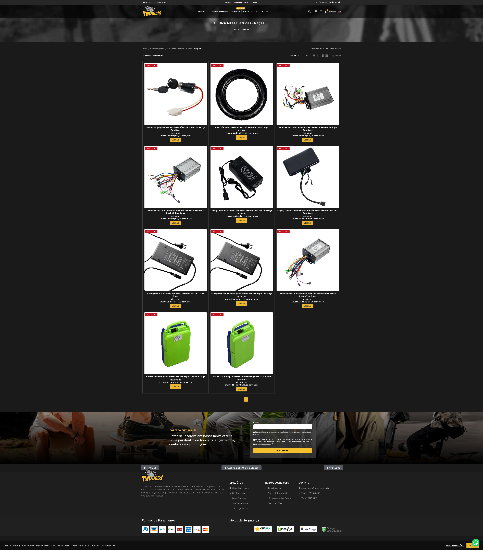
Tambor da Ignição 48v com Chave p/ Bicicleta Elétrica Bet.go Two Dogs (175, 128)
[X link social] (320, 2)
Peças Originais (157, 49)
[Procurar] (309, 11)
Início (144, 49)
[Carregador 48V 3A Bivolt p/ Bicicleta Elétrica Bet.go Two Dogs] (241, 260)
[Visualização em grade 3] (318, 55)
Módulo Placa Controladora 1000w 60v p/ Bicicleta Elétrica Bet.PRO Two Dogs (175, 211)
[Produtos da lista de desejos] (321, 11)
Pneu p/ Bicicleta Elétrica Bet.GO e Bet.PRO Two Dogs (241, 127)
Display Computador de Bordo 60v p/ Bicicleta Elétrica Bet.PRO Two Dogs (307, 211)
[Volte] (215, 23)
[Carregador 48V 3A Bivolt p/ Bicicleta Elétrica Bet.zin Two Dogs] (241, 177)
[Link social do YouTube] (326, 2)
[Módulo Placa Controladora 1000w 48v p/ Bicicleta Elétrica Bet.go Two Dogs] (308, 260)
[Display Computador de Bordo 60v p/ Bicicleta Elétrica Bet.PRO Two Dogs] (308, 177)
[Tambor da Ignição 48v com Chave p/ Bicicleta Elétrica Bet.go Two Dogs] (175, 94)
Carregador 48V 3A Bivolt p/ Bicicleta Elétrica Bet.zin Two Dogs (241, 210)
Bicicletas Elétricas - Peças (179, 49)
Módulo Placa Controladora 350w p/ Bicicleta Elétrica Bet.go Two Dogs (308, 128)
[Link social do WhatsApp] (336, 2)
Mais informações (455, 545)
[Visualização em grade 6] (326, 55)
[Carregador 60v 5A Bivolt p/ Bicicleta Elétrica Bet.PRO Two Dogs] (175, 260)
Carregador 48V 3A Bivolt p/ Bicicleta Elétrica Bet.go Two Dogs (241, 293)
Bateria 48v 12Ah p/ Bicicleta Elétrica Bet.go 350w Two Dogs (175, 377)
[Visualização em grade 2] (314, 55)
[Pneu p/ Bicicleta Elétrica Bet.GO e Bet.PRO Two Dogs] (241, 94)
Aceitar (473, 545)
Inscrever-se (282, 450)
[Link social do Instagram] (323, 2)
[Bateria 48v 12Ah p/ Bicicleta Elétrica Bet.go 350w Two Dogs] (175, 343)
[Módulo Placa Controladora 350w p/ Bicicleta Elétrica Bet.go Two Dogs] (308, 94)
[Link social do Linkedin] (333, 2)
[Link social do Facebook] (316, 2)
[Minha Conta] (315, 11)
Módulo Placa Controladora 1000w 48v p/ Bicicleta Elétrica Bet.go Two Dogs (307, 294)
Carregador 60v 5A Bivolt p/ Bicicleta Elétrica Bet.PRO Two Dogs (175, 294)
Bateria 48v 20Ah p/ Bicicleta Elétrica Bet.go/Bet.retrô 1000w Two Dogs (241, 378)
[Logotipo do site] (152, 11)
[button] (475, 542)
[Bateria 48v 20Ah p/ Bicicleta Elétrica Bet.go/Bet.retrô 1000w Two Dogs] (241, 343)
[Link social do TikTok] (339, 2)
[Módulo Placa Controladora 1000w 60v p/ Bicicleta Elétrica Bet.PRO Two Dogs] (175, 177)
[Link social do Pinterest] (330, 2)
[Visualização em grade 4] (322, 55)
